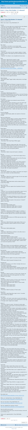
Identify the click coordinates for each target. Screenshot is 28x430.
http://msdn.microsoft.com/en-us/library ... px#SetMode (11, 68)
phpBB (10, 427)
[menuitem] (3, 6)
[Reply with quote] (24, 17)
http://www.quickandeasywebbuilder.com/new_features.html (12, 395)
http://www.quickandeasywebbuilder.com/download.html (11, 399)
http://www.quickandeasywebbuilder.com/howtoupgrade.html (12, 406)
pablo (4, 15)
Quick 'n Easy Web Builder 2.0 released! (12, 10)
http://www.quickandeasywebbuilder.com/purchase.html (11, 403)
